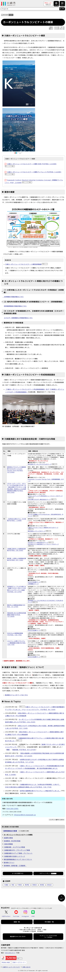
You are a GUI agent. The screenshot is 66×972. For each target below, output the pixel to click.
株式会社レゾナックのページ (39, 531)
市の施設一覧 (49, 922)
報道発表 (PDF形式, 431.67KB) (24, 749)
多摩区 (42, 885)
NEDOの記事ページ (37, 582)
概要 (8, 749)
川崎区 (6, 885)
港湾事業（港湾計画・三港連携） (15, 865)
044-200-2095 (12, 808)
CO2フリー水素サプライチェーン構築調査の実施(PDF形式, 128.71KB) (16, 643)
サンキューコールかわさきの (48, 936)
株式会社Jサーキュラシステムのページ (42, 464)
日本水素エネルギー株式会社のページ (42, 499)
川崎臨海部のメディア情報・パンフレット (18, 853)
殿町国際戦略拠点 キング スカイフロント (18, 859)
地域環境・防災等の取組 (12, 841)
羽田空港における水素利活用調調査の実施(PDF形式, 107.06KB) (16, 614)
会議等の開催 (8, 838)
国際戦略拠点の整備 (10, 831)
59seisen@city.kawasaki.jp (25, 815)
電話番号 (17, 936)
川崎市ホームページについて (11, 967)
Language (56, 5)
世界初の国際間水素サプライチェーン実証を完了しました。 (40, 790)
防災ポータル (48, 3)
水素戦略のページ (33, 583)
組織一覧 (17, 922)
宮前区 (34, 885)
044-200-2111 (10, 952)
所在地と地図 (6, 962)
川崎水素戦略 (8, 844)
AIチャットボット (48, 873)
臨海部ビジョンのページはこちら (16, 695)
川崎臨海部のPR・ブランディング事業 (17, 850)
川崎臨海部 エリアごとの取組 (14, 847)
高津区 (27, 885)
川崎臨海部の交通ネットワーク (14, 856)
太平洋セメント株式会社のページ (40, 542)
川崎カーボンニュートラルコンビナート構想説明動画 (26, 264)
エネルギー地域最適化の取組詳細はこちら (18, 318)
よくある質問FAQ (17, 873)
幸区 (13, 885)
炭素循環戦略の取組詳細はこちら (15, 306)
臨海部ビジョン (9, 862)
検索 (63, 8)
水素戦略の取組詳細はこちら (13, 296)
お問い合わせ (26, 967)
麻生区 (49, 885)
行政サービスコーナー (19, 962)
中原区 (19, 885)
